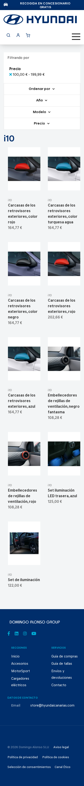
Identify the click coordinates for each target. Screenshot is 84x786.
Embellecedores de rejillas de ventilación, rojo (22, 496)
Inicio (15, 656)
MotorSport (20, 671)
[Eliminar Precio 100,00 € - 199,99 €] (11, 75)
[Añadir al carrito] (24, 185)
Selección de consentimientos (29, 767)
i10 (10, 200)
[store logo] (40, 19)
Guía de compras (64, 656)
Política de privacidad (22, 757)
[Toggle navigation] (76, 36)
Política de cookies (55, 757)
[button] (35, 185)
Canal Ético (62, 767)
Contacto (58, 685)
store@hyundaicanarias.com (52, 705)
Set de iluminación (24, 580)
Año (40, 101)
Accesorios (19, 664)
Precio (40, 124)
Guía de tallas (61, 664)
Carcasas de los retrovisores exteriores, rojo (61, 306)
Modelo (40, 112)
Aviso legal (61, 747)
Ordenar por (40, 89)
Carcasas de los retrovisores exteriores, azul (21, 401)
